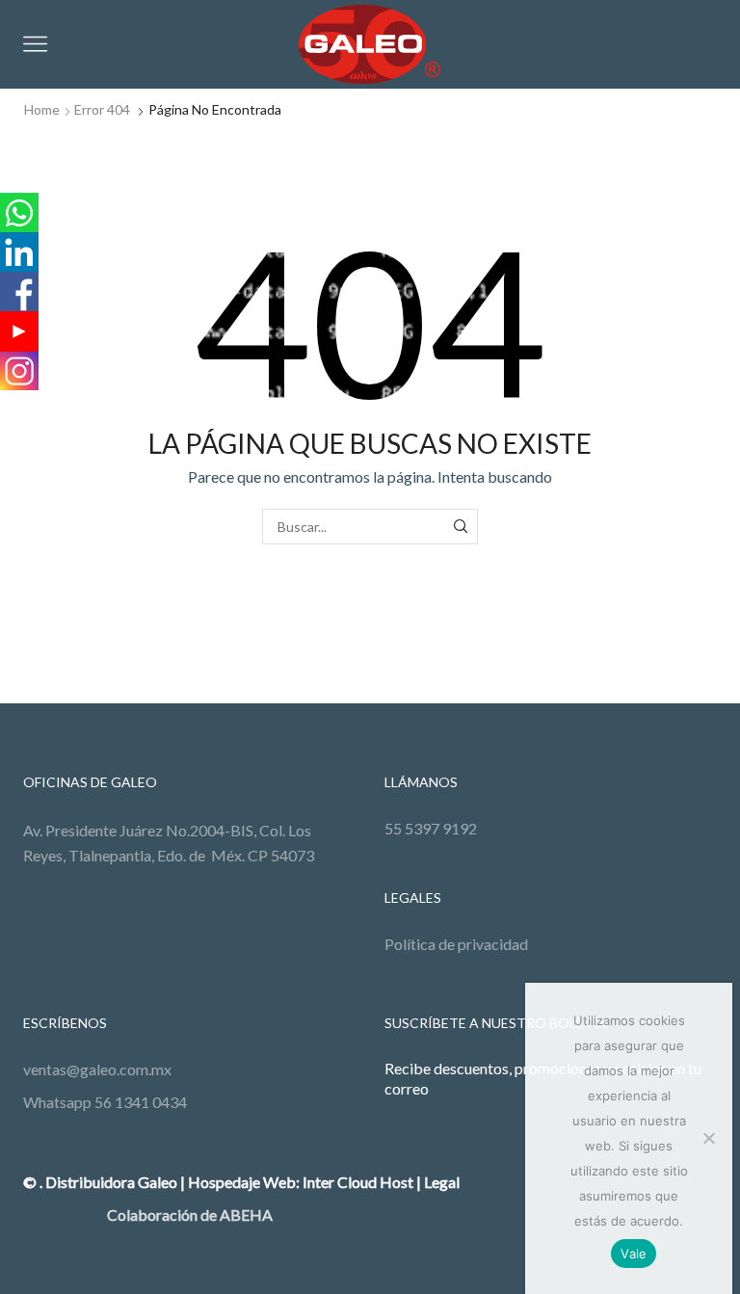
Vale (634, 1253)
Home (42, 109)
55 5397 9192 (430, 828)
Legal (442, 1182)
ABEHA (246, 1214)
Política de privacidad (456, 944)
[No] (708, 1138)
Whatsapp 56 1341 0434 (105, 1102)
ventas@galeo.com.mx (97, 1069)
